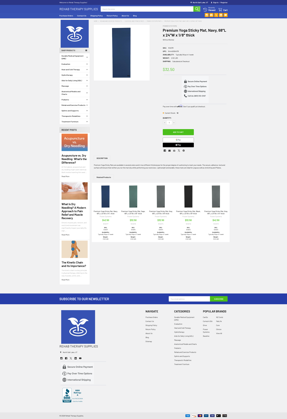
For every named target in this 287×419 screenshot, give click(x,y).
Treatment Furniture (70, 121)
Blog (135, 16)
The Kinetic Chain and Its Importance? (74, 264)
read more (65, 176)
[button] (75, 34)
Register (224, 2)
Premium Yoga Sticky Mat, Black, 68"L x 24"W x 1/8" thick (188, 212)
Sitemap (149, 341)
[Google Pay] (178, 140)
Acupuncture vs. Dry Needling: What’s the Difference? (74, 159)
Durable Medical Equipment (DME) (73, 57)
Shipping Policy (96, 16)
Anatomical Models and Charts (71, 92)
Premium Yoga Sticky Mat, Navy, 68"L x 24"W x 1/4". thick (106, 212)
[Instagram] (207, 15)
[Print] (174, 151)
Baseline (206, 336)
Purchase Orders (66, 16)
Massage (65, 86)
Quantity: (167, 118)
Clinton (218, 329)
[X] (216, 15)
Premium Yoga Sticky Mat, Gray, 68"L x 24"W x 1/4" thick (216, 212)
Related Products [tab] (104, 177)
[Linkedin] (221, 15)
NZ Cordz (219, 317)
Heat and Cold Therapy (71, 69)
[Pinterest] (184, 151)
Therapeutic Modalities (71, 116)
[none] (122, 53)
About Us (125, 16)
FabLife (219, 321)
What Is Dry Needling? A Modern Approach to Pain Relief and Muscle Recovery (74, 211)
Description (102, 158)
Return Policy (112, 16)
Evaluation (66, 64)
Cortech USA (207, 321)
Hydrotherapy (67, 75)
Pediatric (65, 100)
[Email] (169, 151)
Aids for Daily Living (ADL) (72, 80)
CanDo (205, 317)
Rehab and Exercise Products (73, 105)
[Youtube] (226, 15)
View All (219, 333)
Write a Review (168, 40)
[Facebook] (211, 15)
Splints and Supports (70, 111)
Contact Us (81, 16)
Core (218, 325)
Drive (205, 325)
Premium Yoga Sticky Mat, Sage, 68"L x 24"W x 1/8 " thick (133, 212)
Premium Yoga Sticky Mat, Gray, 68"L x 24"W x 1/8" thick (161, 212)
